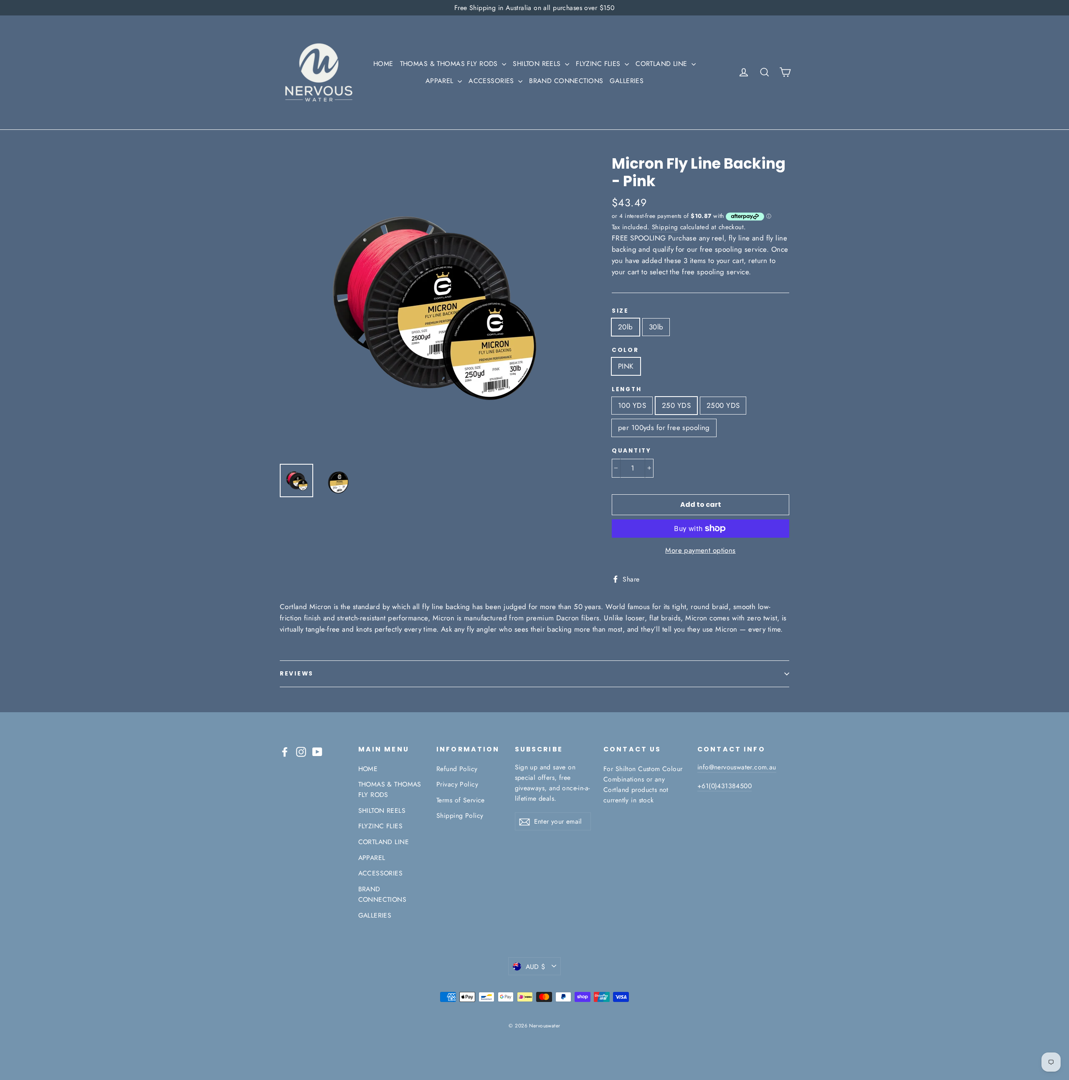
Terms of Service (460, 800)
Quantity (631, 451)
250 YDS (676, 405)
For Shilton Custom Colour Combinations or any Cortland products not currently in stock (643, 784)
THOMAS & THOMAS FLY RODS (450, 63)
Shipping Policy (459, 815)
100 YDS (632, 405)
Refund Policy (457, 769)
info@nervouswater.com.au (736, 767)
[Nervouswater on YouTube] (317, 751)
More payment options (700, 550)
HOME (383, 63)
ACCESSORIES (492, 81)
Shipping (665, 227)
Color (625, 350)
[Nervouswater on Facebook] (285, 751)
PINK (626, 366)
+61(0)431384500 (724, 786)
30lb (656, 327)
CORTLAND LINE (662, 63)
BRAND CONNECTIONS (566, 81)
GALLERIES (626, 81)
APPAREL (441, 81)
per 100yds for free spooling (664, 427)
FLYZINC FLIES (599, 63)
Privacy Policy (457, 784)
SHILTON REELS (538, 63)
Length (626, 389)
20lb (625, 327)
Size (620, 311)
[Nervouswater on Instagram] (301, 751)
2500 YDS (723, 405)
